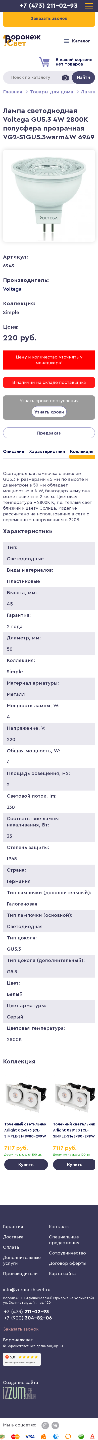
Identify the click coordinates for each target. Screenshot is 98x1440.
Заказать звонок (20, 1329)
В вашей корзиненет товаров (74, 61)
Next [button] (83, 1113)
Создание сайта (20, 1382)
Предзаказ (49, 433)
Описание (13, 451)
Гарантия (13, 1226)
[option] (26, 1122)
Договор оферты (67, 1263)
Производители (20, 1273)
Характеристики (47, 451)
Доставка (13, 1237)
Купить (26, 1164)
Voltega (12, 289)
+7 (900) (28, 1318)
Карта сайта (62, 1273)
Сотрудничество (67, 1253)
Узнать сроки (49, 412)
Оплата (11, 1247)
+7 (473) (26, 1311)
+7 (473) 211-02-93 (49, 6)
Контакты (59, 1226)
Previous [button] (14, 1113)
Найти (83, 77)
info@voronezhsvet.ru (27, 1289)
